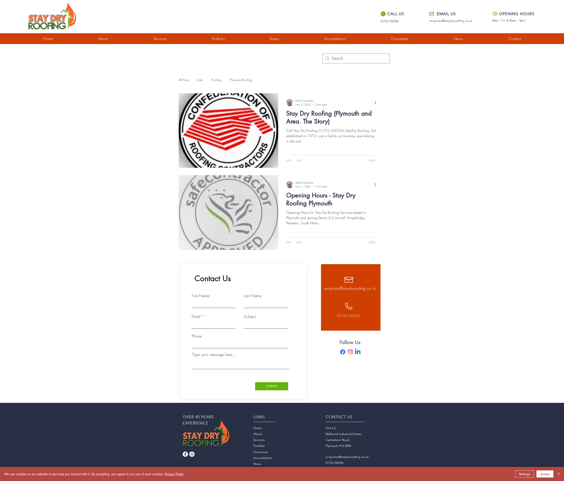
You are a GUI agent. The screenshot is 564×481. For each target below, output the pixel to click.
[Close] (558, 473)
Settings (524, 474)
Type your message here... (214, 354)
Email (196, 316)
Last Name (253, 296)
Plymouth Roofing (241, 80)
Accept (545, 474)
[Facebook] (342, 351)
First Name (201, 296)
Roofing (216, 80)
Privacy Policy (174, 474)
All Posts (183, 80)
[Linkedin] (357, 351)
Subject (250, 316)
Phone (197, 336)
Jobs (200, 80)
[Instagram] (350, 351)
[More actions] (376, 102)
